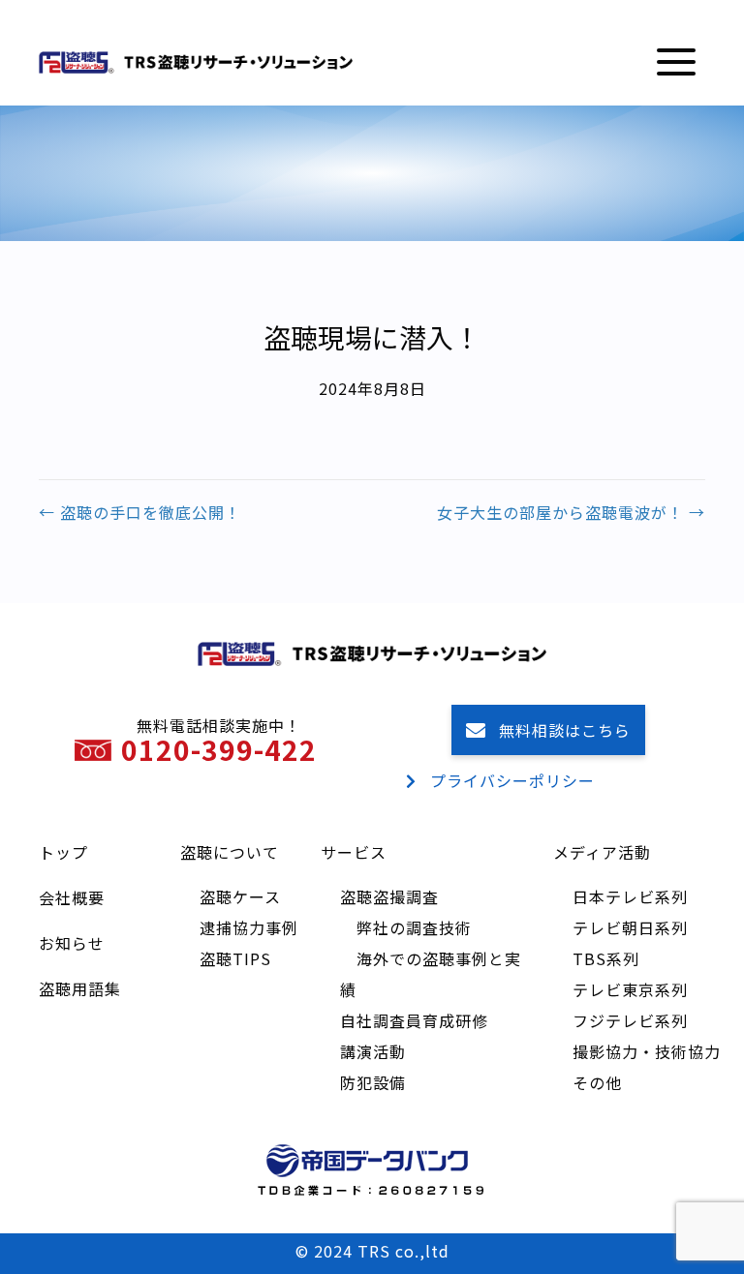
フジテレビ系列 (630, 1020)
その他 (597, 1082)
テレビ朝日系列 (630, 927)
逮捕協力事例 (249, 927)
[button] (676, 62)
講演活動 (373, 1051)
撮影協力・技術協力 (647, 1051)
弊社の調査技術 (414, 927)
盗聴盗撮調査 (389, 896)
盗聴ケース (240, 896)
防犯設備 (373, 1082)
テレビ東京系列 (630, 989)
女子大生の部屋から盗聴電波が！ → (571, 512)
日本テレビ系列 (630, 896)
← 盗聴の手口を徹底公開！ (140, 512)
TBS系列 (606, 958)
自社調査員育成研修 (414, 1020)
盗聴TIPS (235, 958)
